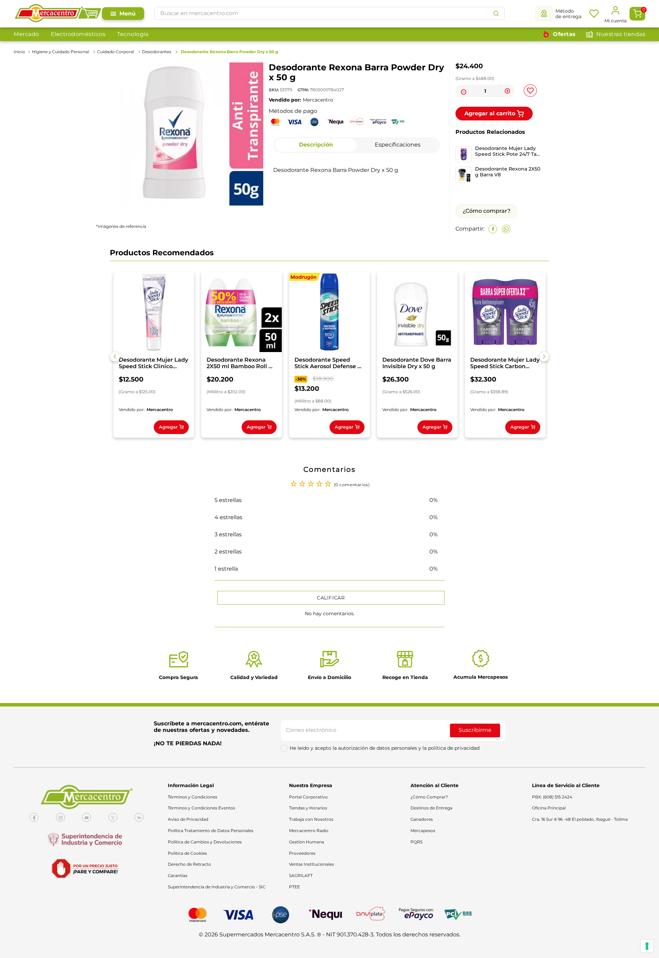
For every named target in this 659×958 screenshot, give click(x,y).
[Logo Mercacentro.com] (58, 13)
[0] (637, 14)
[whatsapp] (506, 229)
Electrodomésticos (78, 34)
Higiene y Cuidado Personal (60, 51)
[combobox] (329, 13)
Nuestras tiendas (620, 34)
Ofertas (564, 34)
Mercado (26, 34)
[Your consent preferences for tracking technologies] (647, 946)
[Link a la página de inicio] (20, 52)
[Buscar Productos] (496, 13)
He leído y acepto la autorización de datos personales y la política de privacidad (384, 748)
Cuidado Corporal (115, 51)
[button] (115, 356)
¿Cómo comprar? (486, 211)
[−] (462, 91)
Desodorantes (156, 51)
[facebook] (492, 229)
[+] (507, 91)
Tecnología (132, 34)
